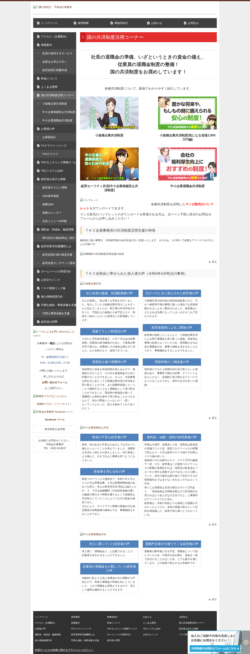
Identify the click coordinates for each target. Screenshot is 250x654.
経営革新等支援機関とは (56, 246)
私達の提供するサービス (57, 53)
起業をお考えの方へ (54, 61)
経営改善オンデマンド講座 (58, 263)
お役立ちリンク (50, 279)
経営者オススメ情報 (54, 187)
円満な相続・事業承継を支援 (58, 305)
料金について (49, 78)
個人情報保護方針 (52, 296)
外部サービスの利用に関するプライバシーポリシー (64, 650)
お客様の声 (48, 128)
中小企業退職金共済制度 (57, 120)
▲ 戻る (212, 261)
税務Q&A (48, 204)
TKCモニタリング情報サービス (58, 162)
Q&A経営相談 (50, 195)
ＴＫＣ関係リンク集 (53, 288)
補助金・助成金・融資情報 (57, 229)
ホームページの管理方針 (56, 271)
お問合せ (193, 23)
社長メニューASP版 (54, 221)
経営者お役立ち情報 (53, 179)
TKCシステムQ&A (52, 170)
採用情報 (83, 23)
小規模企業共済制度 (54, 103)
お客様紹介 (49, 137)
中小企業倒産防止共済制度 (58, 112)
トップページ (49, 23)
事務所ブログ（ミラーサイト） (54, 404)
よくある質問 (49, 86)
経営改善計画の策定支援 (57, 254)
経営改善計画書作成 (54, 70)
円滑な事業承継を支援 (56, 313)
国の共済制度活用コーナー (57, 95)
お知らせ (156, 23)
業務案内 (46, 44)
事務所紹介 (121, 23)
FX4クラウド (50, 154)
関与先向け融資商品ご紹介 (58, 237)
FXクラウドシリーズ (53, 145)
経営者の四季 (49, 321)
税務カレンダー (52, 212)
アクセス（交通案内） (54, 36)
